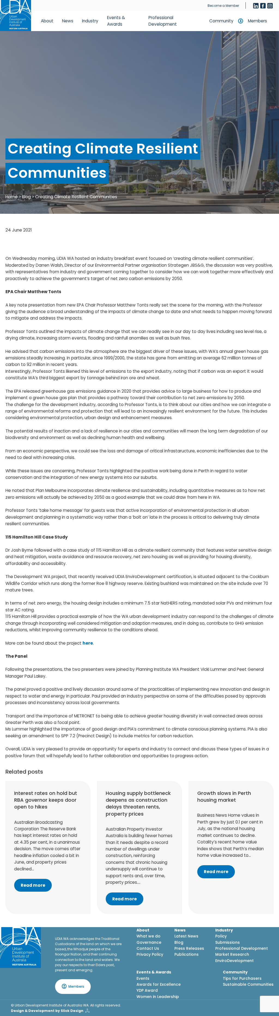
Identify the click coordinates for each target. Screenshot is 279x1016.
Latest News (186, 936)
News (67, 21)
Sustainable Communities (248, 984)
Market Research (232, 954)
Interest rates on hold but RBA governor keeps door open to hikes (45, 800)
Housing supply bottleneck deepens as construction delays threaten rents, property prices (138, 803)
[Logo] (20, 947)
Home (11, 197)
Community (221, 21)
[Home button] (15, 15)
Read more (33, 885)
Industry (90, 21)
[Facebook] (263, 5)
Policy (221, 936)
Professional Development (162, 21)
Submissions (227, 942)
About (47, 21)
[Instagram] (270, 5)
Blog (26, 197)
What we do (148, 936)
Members (257, 21)
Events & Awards (116, 21)
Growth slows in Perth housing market (224, 796)
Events (143, 978)
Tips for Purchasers (242, 978)
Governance (149, 942)
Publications (186, 954)
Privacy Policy (150, 954)
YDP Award (147, 990)
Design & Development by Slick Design (47, 1010)
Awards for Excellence (159, 984)
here (88, 643)
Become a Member (223, 5)
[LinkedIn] (256, 5)
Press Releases (189, 948)
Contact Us (148, 948)
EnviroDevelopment (234, 960)
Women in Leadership (158, 996)
